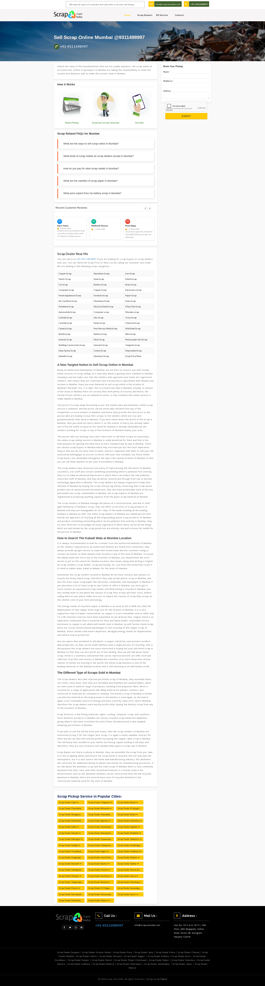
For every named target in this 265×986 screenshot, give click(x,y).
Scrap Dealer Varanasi (111, 956)
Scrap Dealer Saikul (68, 826)
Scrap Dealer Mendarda (70, 900)
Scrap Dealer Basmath (69, 863)
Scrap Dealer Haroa (127, 876)
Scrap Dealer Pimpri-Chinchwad (130, 960)
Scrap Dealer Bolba (127, 814)
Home (127, 15)
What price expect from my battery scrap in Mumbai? (92, 193)
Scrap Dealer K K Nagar (99, 888)
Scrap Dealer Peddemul (128, 851)
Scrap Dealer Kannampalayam (101, 826)
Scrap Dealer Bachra (98, 863)
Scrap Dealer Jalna (144, 952)
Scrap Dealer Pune (122, 952)
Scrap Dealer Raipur (159, 960)
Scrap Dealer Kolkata (158, 956)
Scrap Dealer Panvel (68, 888)
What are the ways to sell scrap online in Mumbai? (91, 143)
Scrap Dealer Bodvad (98, 882)
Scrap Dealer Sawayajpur (129, 888)
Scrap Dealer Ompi (67, 802)
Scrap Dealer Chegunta (99, 802)
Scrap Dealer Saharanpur (129, 964)
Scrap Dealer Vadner (127, 863)
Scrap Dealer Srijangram (99, 845)
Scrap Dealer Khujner (128, 857)
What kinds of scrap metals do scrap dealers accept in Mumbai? (98, 156)
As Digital (162, 979)
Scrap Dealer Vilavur (98, 900)
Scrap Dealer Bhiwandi (98, 808)
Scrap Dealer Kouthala (98, 876)
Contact (179, 15)
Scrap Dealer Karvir (127, 894)
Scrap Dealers (144, 15)
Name (166, 72)
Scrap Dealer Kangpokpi (70, 857)
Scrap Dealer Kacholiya (129, 820)
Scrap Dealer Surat (181, 956)
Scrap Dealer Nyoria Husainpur (130, 869)
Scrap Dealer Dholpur (69, 876)
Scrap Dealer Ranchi (102, 960)
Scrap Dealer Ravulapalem (71, 894)
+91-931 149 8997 (86, 259)
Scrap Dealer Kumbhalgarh (130, 845)
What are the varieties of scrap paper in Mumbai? (90, 180)
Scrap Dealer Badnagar (70, 839)
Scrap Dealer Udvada (69, 833)
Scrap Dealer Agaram (98, 820)
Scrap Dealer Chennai (189, 952)
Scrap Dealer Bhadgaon (70, 814)
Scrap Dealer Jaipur (182, 964)
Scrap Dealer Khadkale (128, 833)
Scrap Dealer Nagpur (134, 956)
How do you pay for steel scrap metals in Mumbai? (91, 168)
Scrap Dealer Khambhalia (70, 820)
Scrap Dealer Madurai (103, 964)
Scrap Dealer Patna (165, 952)
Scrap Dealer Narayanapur (100, 894)
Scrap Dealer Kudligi (68, 845)
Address (167, 91)
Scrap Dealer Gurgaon (68, 952)
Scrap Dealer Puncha (98, 869)
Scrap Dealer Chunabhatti (71, 851)
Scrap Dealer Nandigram (70, 869)
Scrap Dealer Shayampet (99, 833)
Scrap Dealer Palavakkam (100, 814)
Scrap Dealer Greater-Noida (96, 952)
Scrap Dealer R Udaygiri (129, 808)
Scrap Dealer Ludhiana (79, 964)
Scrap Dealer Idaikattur (129, 839)
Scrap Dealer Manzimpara (130, 882)
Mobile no (168, 81)
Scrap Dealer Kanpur (78, 960)
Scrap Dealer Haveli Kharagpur (101, 857)
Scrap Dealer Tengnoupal (70, 882)
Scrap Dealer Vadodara (183, 960)
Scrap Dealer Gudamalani (100, 839)
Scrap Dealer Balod (127, 802)
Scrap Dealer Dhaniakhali (71, 808)
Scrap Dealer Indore (86, 956)
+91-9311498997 (73, 46)
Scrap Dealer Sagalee (128, 826)
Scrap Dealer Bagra (97, 851)
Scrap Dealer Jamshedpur (157, 964)
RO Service (162, 15)
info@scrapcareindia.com (168, 4)
